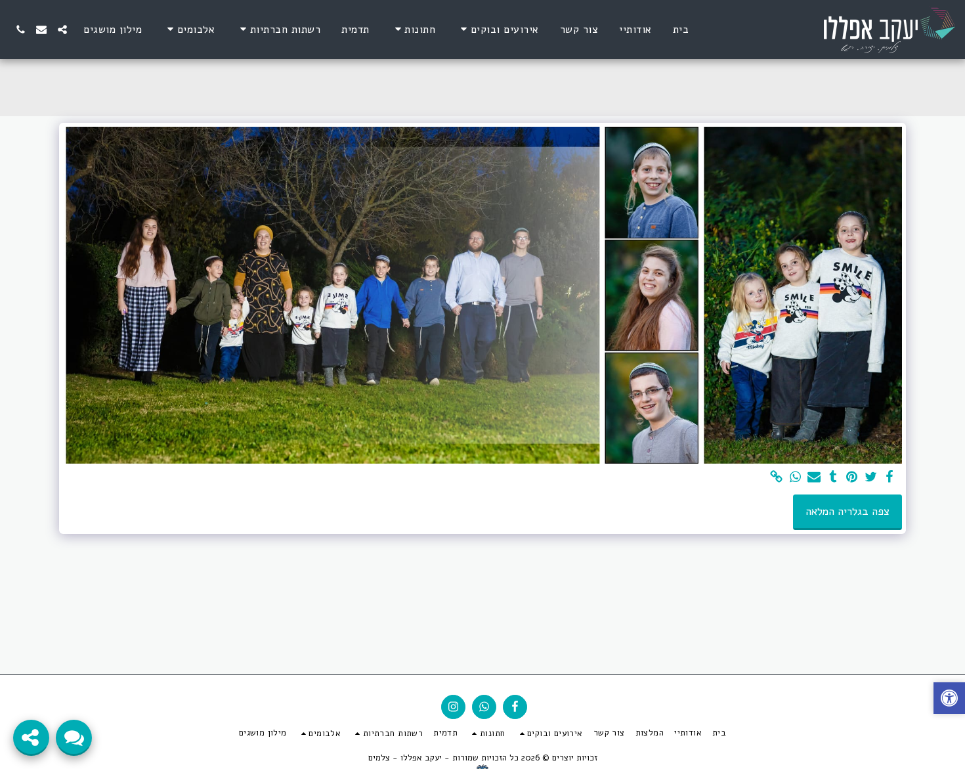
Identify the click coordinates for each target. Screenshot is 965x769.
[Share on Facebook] (890, 477)
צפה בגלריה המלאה (847, 511)
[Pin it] (852, 477)
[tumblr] (833, 477)
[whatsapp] (795, 477)
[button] (497, 29)
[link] (776, 477)
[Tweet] (871, 477)
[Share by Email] (814, 477)
